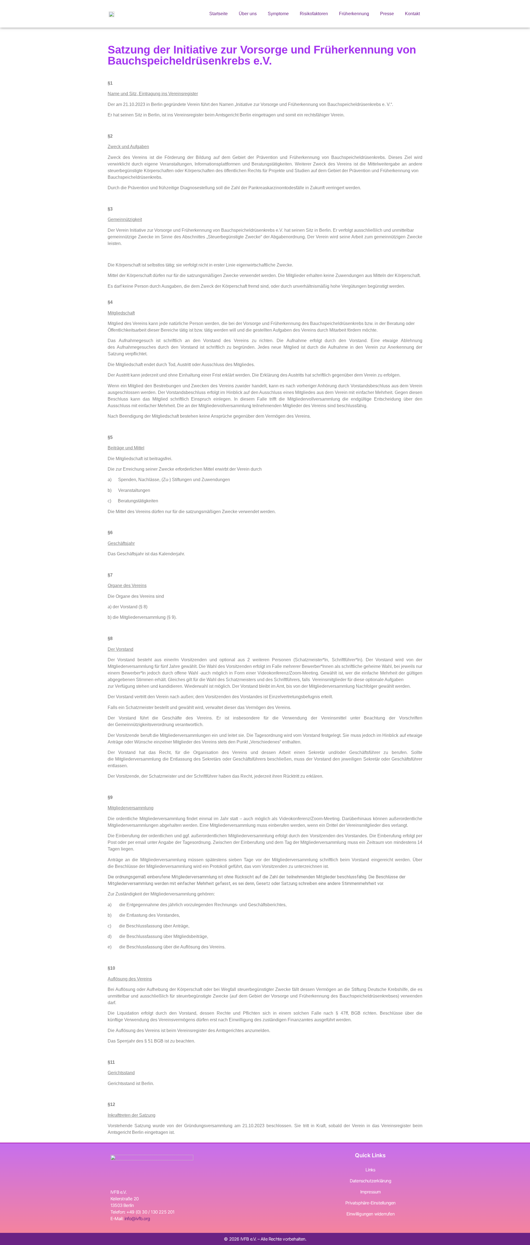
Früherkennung (354, 13)
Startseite (218, 13)
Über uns (248, 13)
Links (370, 1169)
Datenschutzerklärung (370, 1180)
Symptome (278, 13)
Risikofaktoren (314, 13)
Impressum (370, 1192)
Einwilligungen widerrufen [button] (370, 1214)
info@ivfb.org (137, 1218)
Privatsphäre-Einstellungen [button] (370, 1203)
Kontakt (412, 13)
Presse (387, 13)
